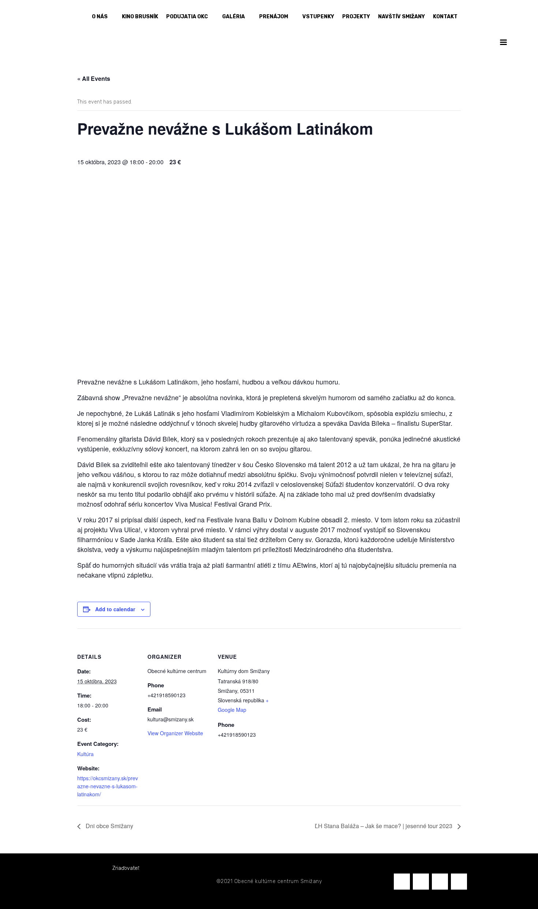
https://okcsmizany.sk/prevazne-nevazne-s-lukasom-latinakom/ (107, 786)
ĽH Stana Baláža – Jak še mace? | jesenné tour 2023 (384, 826)
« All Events (93, 78)
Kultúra (85, 754)
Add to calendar (115, 609)
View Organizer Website (175, 733)
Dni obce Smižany (108, 826)
